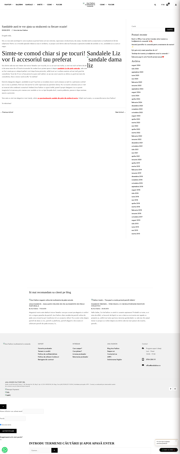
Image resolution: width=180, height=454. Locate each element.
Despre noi (111, 351)
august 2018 (136, 190)
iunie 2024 (135, 96)
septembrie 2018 (137, 186)
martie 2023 (136, 122)
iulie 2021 (135, 149)
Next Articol (120, 112)
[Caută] (54, 450)
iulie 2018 (135, 193)
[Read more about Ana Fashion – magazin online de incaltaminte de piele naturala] (51, 300)
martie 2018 (136, 207)
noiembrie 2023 (137, 109)
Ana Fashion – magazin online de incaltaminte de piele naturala (57, 305)
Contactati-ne (112, 354)
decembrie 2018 (137, 176)
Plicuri (59, 5)
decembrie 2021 (137, 143)
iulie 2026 (135, 69)
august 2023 (136, 116)
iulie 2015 (135, 224)
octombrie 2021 (137, 146)
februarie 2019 (137, 170)
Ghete (39, 5)
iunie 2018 (135, 197)
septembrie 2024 (137, 89)
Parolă (2, 418)
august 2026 (136, 65)
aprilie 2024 (136, 99)
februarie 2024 (137, 102)
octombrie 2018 (137, 183)
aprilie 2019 (136, 163)
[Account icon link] (176, 5)
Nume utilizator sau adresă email (11, 411)
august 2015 (136, 220)
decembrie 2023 (137, 106)
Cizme (49, 5)
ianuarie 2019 (136, 173)
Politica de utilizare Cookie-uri (48, 357)
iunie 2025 (135, 75)
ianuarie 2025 (136, 85)
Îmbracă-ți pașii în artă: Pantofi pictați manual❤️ (148, 57)
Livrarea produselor (79, 354)
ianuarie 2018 (136, 213)
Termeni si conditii (44, 351)
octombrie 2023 (137, 112)
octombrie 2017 (137, 217)
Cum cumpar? (77, 348)
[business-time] (143, 348)
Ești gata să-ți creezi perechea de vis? (144, 50)
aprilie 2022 (136, 129)
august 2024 (136, 92)
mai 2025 (135, 79)
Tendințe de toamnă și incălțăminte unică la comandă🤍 (150, 53)
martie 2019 (136, 166)
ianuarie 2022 (136, 139)
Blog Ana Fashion (113, 348)
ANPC (109, 357)
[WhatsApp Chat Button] (5, 450)
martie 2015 (136, 234)
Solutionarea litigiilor (114, 360)
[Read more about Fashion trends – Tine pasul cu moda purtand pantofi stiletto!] (113, 300)
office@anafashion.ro (153, 365)
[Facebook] (170, 388)
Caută (134, 26)
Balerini (19, 5)
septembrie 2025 (137, 72)
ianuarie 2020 (136, 160)
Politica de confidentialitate (47, 354)
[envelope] (143, 365)
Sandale (29, 5)
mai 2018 (135, 200)
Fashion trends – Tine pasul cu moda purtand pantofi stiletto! (118, 305)
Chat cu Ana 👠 (169, 450)
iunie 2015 (135, 227)
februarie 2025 (137, 82)
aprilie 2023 (136, 119)
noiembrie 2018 (137, 180)
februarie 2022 (137, 136)
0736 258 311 (151, 359)
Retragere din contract (46, 360)
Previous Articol (6, 112)
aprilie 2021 (136, 156)
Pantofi (8, 5)
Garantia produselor (45, 348)
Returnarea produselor (80, 357)
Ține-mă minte (6, 425)
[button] (12, 4)
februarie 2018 (137, 210)
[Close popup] (3, 406)
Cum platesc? (77, 351)
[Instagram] (175, 388)
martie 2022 (136, 133)
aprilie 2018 (136, 203)
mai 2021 (135, 153)
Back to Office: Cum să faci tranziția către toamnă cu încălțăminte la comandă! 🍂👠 (150, 40)
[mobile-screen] (143, 360)
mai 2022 (135, 126)
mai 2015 (135, 230)
